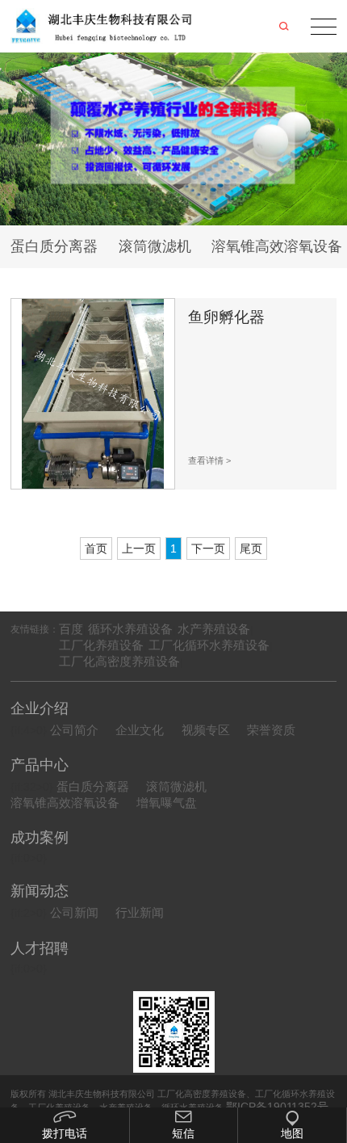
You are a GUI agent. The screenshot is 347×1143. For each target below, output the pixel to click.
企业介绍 (39, 708)
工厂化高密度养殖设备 (119, 661)
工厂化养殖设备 (101, 645)
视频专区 (206, 730)
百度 (71, 629)
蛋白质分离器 (54, 245)
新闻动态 (39, 890)
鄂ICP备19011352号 (277, 1106)
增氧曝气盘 (166, 802)
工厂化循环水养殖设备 (209, 645)
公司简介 (74, 730)
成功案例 (39, 837)
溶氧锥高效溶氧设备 (64, 802)
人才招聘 (39, 947)
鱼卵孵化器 (226, 317)
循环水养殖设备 (130, 629)
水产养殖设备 (214, 629)
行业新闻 (139, 912)
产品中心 (39, 764)
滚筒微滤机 (155, 245)
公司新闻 (74, 912)
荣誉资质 (271, 730)
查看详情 (209, 460)
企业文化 (139, 730)
